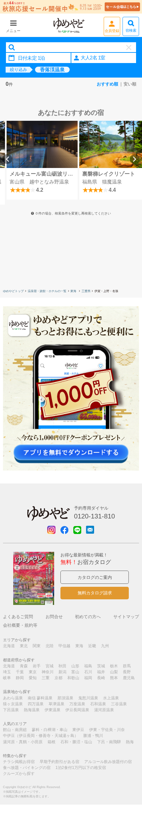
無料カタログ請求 (95, 592)
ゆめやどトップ (13, 291)
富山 (75, 672)
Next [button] (135, 159)
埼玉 (7, 672)
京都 (58, 678)
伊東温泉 (52, 710)
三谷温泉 (119, 704)
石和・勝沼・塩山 (76, 742)
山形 (75, 666)
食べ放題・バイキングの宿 (27, 767)
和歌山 (73, 678)
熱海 (130, 742)
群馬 (127, 666)
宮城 (49, 666)
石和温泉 (98, 704)
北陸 (49, 646)
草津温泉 (56, 704)
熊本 (114, 678)
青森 (24, 666)
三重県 (86, 291)
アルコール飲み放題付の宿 (108, 761)
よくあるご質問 (18, 616)
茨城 (101, 666)
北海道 (9, 646)
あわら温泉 (13, 698)
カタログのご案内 (95, 577)
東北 (24, 646)
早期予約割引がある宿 (59, 761)
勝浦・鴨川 (93, 735)
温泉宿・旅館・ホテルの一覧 (47, 291)
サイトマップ (126, 616)
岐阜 (7, 678)
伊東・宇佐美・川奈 (107, 729)
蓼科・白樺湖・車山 (49, 729)
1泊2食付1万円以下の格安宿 (80, 767)
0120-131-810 (94, 516)
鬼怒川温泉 (88, 698)
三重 (46, 678)
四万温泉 (36, 704)
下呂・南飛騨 (109, 742)
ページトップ (127, 792)
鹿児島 (129, 678)
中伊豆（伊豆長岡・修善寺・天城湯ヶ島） (40, 735)
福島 (88, 666)
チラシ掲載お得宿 (19, 761)
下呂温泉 (11, 710)
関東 (37, 646)
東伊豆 (78, 729)
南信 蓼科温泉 (40, 698)
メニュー (13, 31)
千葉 (20, 672)
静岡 (20, 678)
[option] (42, 160)
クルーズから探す (19, 773)
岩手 (37, 666)
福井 (101, 672)
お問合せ (54, 616)
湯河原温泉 (104, 710)
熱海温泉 (32, 710)
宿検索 (130, 30)
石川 (88, 672)
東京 (33, 672)
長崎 (101, 678)
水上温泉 (111, 698)
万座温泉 (77, 704)
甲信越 (64, 646)
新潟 (62, 672)
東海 (73, 291)
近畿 (92, 646)
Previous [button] (7, 159)
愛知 (33, 678)
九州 (105, 646)
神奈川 (47, 672)
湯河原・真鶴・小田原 (23, 742)
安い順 (130, 84)
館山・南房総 (15, 729)
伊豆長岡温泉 (77, 710)
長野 (127, 672)
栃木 (114, 666)
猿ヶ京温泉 (13, 704)
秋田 (62, 666)
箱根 (51, 742)
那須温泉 (65, 698)
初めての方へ (88, 616)
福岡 (88, 678)
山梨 (114, 672)
